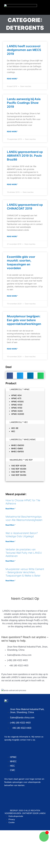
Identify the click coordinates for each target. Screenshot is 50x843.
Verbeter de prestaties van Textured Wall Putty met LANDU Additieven (24, 552)
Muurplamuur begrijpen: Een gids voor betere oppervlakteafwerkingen (24, 320)
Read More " (12, 79)
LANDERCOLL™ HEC (19, 422)
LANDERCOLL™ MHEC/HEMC (23, 439)
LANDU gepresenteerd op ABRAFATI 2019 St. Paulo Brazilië (25, 155)
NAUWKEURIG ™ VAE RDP (21, 460)
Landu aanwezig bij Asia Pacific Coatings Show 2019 (24, 102)
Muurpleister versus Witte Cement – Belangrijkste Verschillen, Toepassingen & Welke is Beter (25, 572)
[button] (43, 6)
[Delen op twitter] (20, 376)
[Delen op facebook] (10, 376)
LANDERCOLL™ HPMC (20, 389)
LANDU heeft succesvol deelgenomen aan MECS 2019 (24, 49)
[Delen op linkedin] (30, 376)
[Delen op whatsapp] (41, 376)
